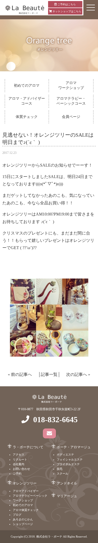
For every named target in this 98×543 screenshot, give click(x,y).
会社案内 (18, 464)
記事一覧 (49, 374)
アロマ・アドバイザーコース (26, 101)
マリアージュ (67, 496)
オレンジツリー (25, 483)
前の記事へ (21, 374)
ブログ (17, 514)
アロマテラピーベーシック (30, 495)
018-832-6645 (55, 419)
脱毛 (59, 468)
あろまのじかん (23, 519)
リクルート (20, 459)
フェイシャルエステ (70, 459)
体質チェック (27, 117)
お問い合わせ (21, 468)
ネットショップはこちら (66, 11)
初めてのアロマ (26, 85)
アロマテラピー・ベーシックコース (71, 101)
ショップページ (23, 524)
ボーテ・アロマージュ (74, 447)
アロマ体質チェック (26, 510)
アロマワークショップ (71, 85)
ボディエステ (65, 454)
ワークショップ (23, 500)
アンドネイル (67, 483)
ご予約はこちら (66, 4)
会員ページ (71, 117)
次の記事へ (76, 374)
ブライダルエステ (68, 464)
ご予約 (17, 473)
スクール (62, 473)
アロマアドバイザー (26, 491)
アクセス (18, 454)
